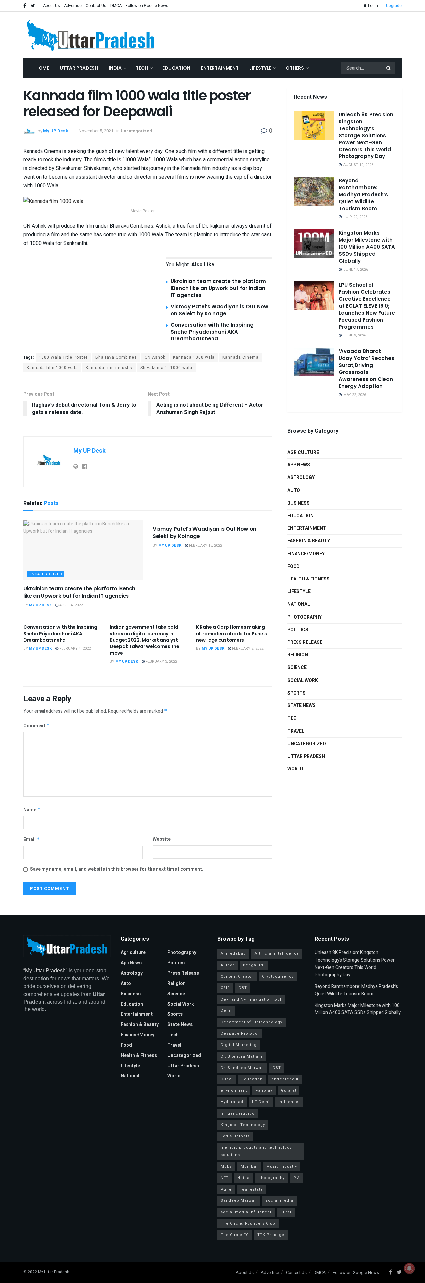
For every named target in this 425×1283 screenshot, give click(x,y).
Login (372, 6)
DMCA (116, 6)
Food (293, 566)
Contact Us (96, 6)
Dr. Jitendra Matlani (241, 1056)
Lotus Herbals (235, 1136)
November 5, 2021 (96, 131)
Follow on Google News (147, 6)
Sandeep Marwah (239, 1200)
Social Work (302, 680)
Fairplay (264, 1090)
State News (301, 705)
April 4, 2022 (70, 605)
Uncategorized (136, 131)
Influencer (289, 1102)
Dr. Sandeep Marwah (242, 1067)
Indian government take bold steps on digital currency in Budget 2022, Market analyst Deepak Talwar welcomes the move (144, 640)
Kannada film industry (109, 368)
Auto (293, 490)
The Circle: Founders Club (248, 1223)
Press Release (304, 642)
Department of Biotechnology (251, 1022)
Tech (142, 68)
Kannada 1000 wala (194, 357)
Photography (304, 617)
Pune (226, 1189)
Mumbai (249, 1166)
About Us (51, 6)
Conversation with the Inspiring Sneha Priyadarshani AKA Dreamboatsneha (212, 331)
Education (176, 68)
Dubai (227, 1079)
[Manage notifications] (409, 1268)
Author (227, 965)
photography (271, 1178)
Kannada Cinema (240, 357)
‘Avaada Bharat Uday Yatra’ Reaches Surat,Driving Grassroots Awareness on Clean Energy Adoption (366, 369)
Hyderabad (232, 1102)
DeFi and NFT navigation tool (251, 999)
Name (32, 809)
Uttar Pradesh (79, 68)
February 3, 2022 (161, 661)
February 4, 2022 (74, 648)
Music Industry (281, 1166)
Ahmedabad (233, 953)
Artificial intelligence (277, 953)
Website (162, 839)
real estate (251, 1189)
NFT (225, 1178)
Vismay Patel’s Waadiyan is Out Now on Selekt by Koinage (219, 310)
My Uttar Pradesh (53, 1272)
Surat (285, 1212)
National (298, 604)
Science (297, 667)
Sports (296, 693)
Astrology (301, 477)
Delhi (226, 1010)
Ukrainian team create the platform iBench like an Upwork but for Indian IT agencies (218, 288)
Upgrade (394, 6)
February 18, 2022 (205, 545)
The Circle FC (235, 1235)
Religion (297, 654)
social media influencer (246, 1212)
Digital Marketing (239, 1045)
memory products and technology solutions (256, 1151)
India (115, 68)
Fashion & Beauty (308, 540)
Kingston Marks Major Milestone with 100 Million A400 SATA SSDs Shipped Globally (367, 246)
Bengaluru (254, 965)
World (295, 768)
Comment (36, 725)
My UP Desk (55, 131)
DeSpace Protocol (240, 1033)
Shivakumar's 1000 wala (166, 368)
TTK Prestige (270, 1235)
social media (279, 1200)
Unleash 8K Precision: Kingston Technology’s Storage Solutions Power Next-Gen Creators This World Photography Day (367, 135)
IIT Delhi (261, 1102)
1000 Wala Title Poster (63, 357)
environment (234, 1090)
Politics (297, 629)
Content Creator (237, 976)
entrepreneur (285, 1079)
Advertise (73, 6)
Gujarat (288, 1090)
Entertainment (220, 68)
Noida (243, 1178)
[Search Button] (389, 68)
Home (42, 68)
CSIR (225, 988)
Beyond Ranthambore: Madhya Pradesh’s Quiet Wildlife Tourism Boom (363, 194)
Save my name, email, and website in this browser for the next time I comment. (116, 869)
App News (298, 464)
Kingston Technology (243, 1125)
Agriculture (303, 452)
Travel (295, 731)
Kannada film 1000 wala (52, 368)
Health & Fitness (308, 579)
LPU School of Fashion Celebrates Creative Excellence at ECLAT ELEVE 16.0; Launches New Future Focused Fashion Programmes (367, 305)
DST (277, 1067)
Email (31, 839)
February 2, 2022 (247, 648)
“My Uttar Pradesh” (45, 970)
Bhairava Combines (116, 357)
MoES (226, 1166)
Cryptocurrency (278, 976)
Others (295, 68)
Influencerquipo (238, 1113)
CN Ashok (155, 357)
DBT (243, 988)
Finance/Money (306, 553)
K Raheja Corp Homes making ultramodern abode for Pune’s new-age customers (231, 633)
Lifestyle (260, 68)
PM (296, 1178)
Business (298, 503)
